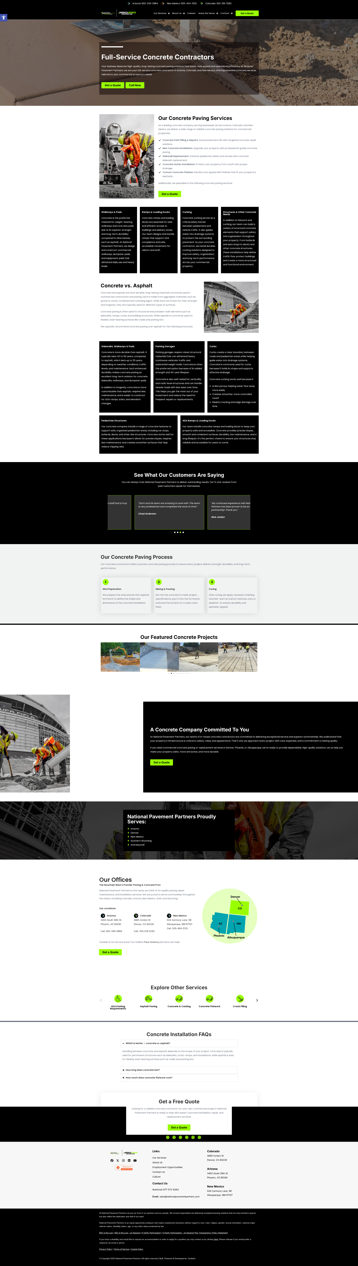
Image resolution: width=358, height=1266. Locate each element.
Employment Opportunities (167, 1167)
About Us (177, 13)
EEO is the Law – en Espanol (127, 1233)
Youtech (191, 1258)
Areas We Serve (206, 13)
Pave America (151, 942)
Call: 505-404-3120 (177, 928)
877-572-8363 (171, 1189)
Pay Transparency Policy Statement (211, 1233)
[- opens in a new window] (112, 1160)
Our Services (160, 13)
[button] (3, 17)
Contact (224, 13)
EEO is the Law (106, 1233)
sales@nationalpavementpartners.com (180, 1196)
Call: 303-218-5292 (144, 931)
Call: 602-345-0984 (111, 931)
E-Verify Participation (151, 1233)
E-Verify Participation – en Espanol (178, 1233)
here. (216, 1239)
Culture (156, 1176)
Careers (191, 13)
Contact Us (158, 1172)
